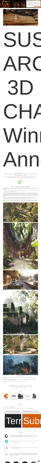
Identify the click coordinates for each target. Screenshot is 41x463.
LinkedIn (25, 387)
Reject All (36, 6)
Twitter (22, 387)
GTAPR (10, 435)
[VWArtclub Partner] (6, 441)
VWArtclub (16, 399)
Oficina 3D (11, 453)
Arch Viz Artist (11, 447)
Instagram (16, 387)
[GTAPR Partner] (6, 436)
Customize (32, 6)
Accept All (39, 6)
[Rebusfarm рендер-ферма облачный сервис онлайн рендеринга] (6, 2)
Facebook (19, 387)
